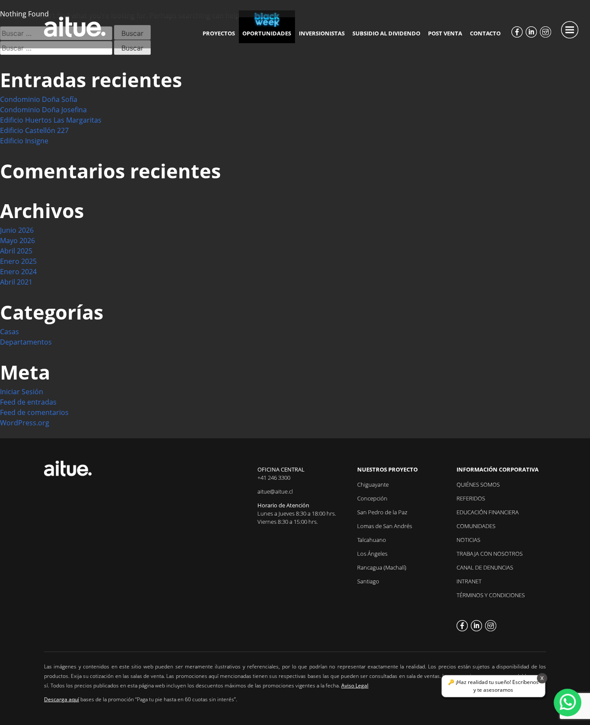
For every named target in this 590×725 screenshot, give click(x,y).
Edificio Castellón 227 (34, 130)
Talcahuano (371, 540)
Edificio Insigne (24, 141)
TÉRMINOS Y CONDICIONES (491, 595)
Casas (9, 331)
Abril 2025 (16, 251)
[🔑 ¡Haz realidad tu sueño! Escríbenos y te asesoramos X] (567, 702)
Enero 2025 (18, 261)
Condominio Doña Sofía (38, 99)
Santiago (368, 581)
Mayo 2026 (17, 240)
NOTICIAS (468, 540)
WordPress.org (24, 422)
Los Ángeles (372, 553)
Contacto (485, 33)
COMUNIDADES (476, 526)
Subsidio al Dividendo (386, 33)
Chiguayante (373, 484)
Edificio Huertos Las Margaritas (51, 120)
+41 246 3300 (273, 477)
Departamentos (26, 342)
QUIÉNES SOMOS (478, 484)
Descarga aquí (61, 699)
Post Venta (445, 33)
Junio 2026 (17, 230)
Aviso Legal (354, 685)
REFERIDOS (471, 498)
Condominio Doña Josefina (43, 109)
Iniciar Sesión (21, 391)
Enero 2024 (18, 271)
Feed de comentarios (34, 412)
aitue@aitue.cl (275, 491)
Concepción (372, 498)
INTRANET (469, 581)
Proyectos (219, 33)
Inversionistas (322, 33)
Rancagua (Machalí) (381, 567)
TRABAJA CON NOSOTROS (490, 553)
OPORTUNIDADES (266, 33)
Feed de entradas (28, 402)
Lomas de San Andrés (384, 526)
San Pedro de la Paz (382, 512)
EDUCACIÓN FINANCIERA (488, 512)
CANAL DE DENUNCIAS (485, 567)
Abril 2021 (16, 282)
